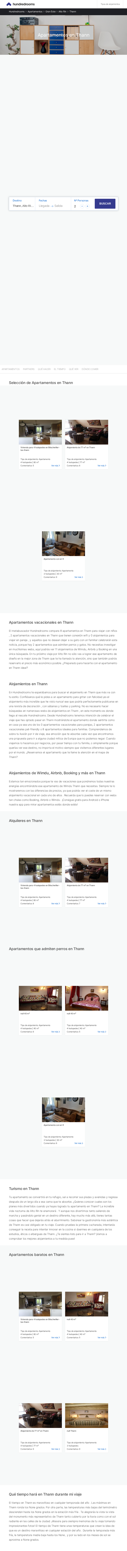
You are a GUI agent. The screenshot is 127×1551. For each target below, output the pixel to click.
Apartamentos (35, 11)
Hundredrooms (16, 11)
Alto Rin (62, 11)
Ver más (54, 465)
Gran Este (50, 11)
